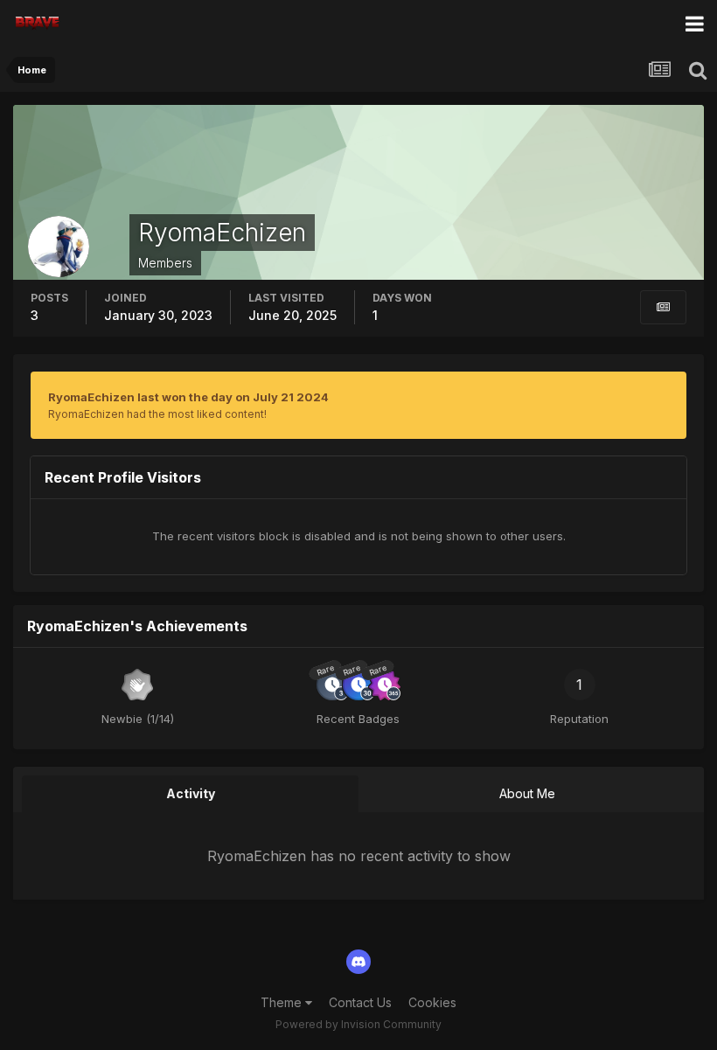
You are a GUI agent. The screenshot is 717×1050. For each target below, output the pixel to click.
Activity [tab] (190, 793)
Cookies (432, 1002)
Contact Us (360, 1002)
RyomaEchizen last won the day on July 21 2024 (188, 397)
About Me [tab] (527, 793)
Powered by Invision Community (358, 1024)
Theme (283, 1002)
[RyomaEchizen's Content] (663, 307)
